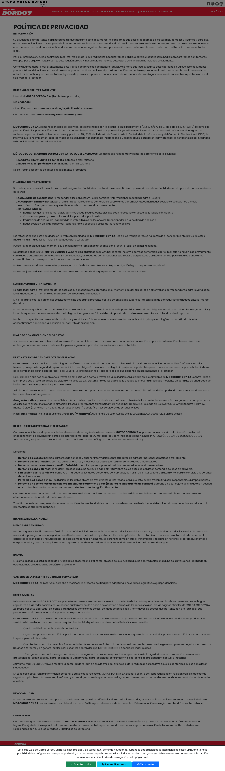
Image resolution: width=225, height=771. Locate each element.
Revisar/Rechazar (116, 764)
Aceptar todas (82, 764)
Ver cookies (147, 764)
